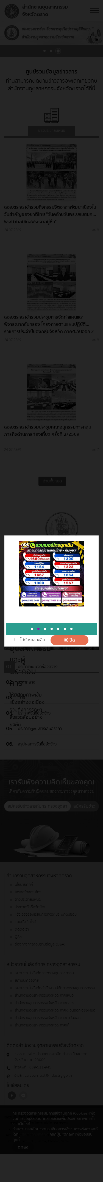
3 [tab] (45, 629)
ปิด (71, 640)
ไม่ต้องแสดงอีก (32, 640)
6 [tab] (65, 629)
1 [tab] (32, 629)
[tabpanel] (51, 573)
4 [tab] (52, 629)
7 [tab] (71, 629)
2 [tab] (38, 629)
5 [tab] (58, 629)
